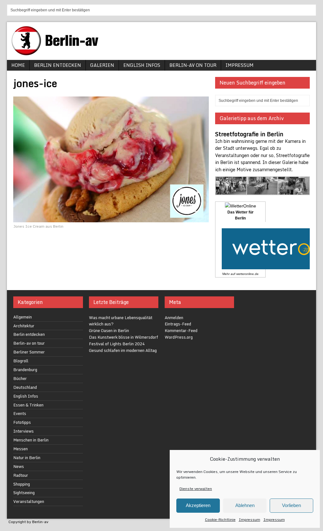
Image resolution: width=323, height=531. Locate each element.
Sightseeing (24, 492)
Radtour (20, 475)
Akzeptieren (198, 505)
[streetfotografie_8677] (262, 191)
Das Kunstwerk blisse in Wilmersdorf (123, 337)
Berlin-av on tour (192, 65)
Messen (20, 448)
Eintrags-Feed (178, 323)
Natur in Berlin (26, 457)
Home (18, 65)
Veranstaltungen (28, 501)
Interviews (23, 431)
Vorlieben (291, 505)
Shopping (21, 484)
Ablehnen (245, 505)
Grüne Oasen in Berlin (109, 330)
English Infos (141, 65)
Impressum (249, 519)
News (18, 466)
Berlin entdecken (57, 65)
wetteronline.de (247, 274)
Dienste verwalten (195, 489)
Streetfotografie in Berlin (249, 134)
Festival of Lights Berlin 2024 (117, 343)
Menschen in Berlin (31, 439)
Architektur (23, 325)
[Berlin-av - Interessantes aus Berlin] (57, 53)
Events (19, 413)
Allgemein (22, 316)
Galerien (102, 65)
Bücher (20, 378)
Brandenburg (25, 369)
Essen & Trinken (28, 404)
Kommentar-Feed (181, 330)
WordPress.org (179, 337)
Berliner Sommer (29, 351)
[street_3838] (231, 191)
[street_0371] (294, 191)
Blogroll (20, 360)
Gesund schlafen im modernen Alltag (123, 350)
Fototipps (22, 422)
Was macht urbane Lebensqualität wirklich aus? (120, 321)
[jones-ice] (111, 218)
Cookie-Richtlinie (220, 519)
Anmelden (174, 317)
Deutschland (25, 387)
